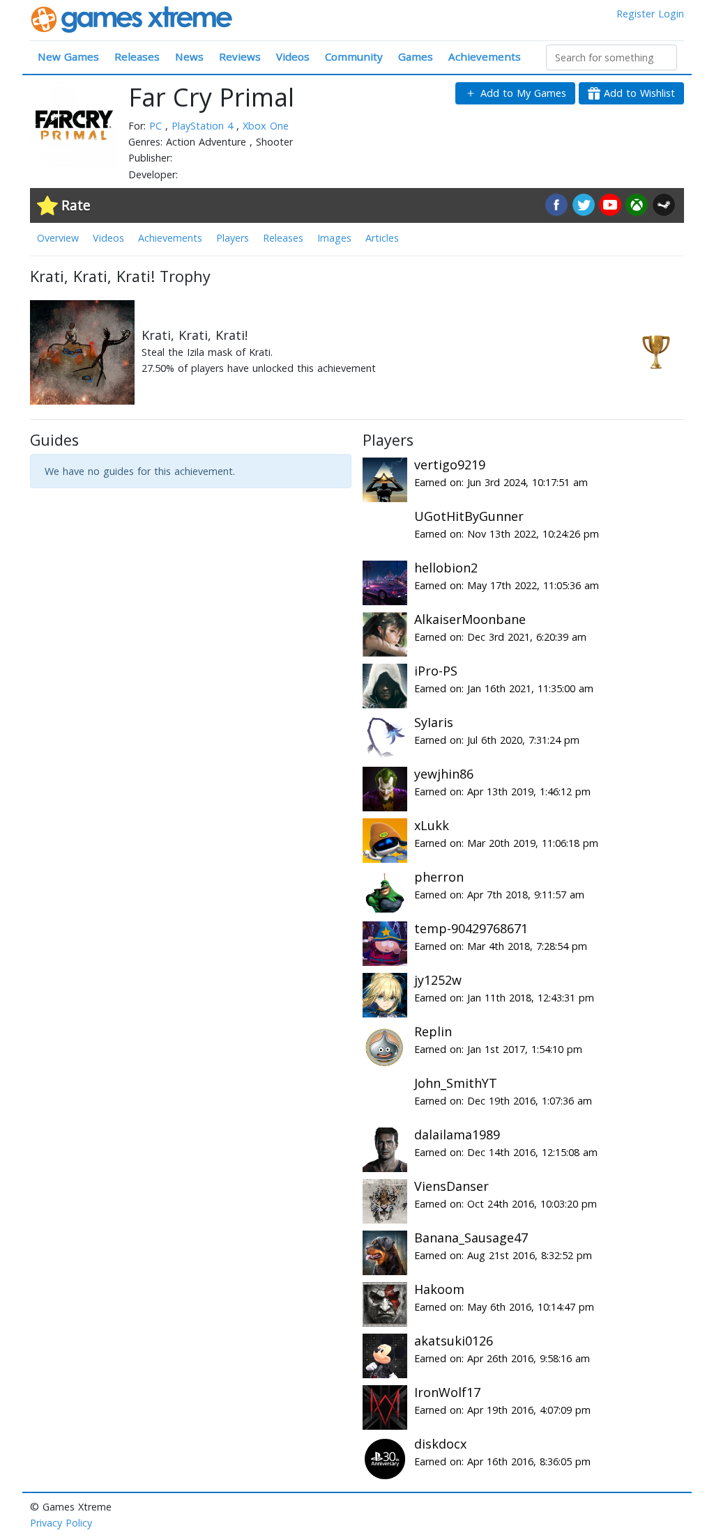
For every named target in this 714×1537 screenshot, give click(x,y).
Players (232, 237)
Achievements (484, 56)
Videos (293, 56)
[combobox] (611, 57)
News (189, 56)
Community (354, 56)
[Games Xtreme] (133, 18)
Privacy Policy (61, 1522)
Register (635, 13)
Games (415, 56)
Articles (382, 237)
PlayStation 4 (204, 125)
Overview (58, 237)
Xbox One (266, 125)
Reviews (240, 56)
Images (334, 237)
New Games (68, 56)
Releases (137, 56)
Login (671, 13)
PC (157, 125)
